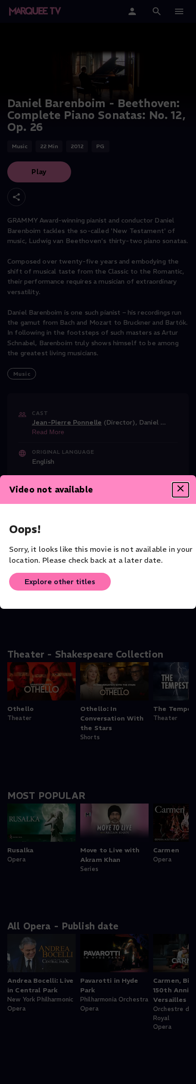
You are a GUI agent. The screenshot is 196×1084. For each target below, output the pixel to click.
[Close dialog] (180, 489)
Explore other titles (60, 581)
